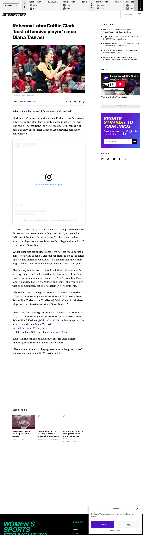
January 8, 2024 (58, 332)
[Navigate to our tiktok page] (108, 159)
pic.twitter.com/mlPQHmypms (29, 328)
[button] (137, 508)
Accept (103, 524)
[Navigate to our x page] (125, 159)
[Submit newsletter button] (134, 141)
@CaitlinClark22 (47, 320)
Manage (127, 524)
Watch (75, 530)
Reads (75, 526)
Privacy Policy (115, 530)
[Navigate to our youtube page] (114, 159)
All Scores (140, 5)
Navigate (78, 522)
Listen (75, 533)
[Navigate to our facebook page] (119, 159)
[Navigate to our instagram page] (102, 159)
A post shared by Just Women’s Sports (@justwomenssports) (49, 220)
